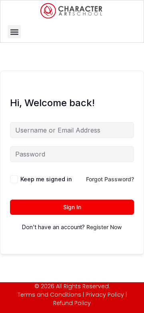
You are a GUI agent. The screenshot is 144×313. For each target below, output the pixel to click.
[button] (14, 31)
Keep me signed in (46, 179)
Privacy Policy (105, 295)
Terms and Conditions (49, 295)
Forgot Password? (110, 179)
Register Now (104, 227)
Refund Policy (72, 303)
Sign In (72, 207)
